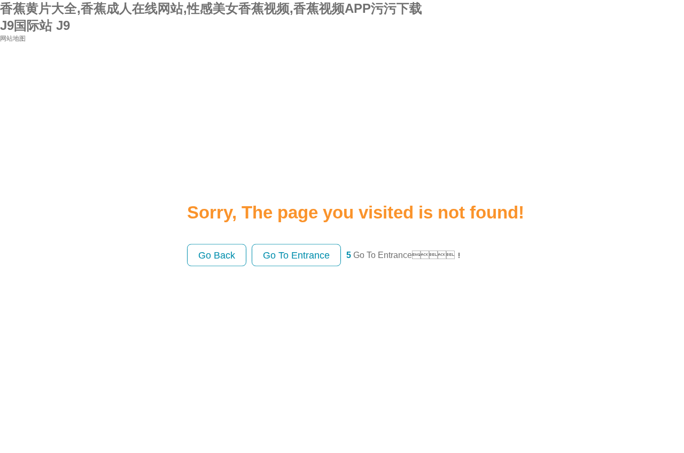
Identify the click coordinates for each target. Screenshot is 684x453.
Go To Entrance (296, 254)
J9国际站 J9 (35, 25)
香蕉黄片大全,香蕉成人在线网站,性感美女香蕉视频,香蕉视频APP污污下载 (211, 8)
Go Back (216, 254)
